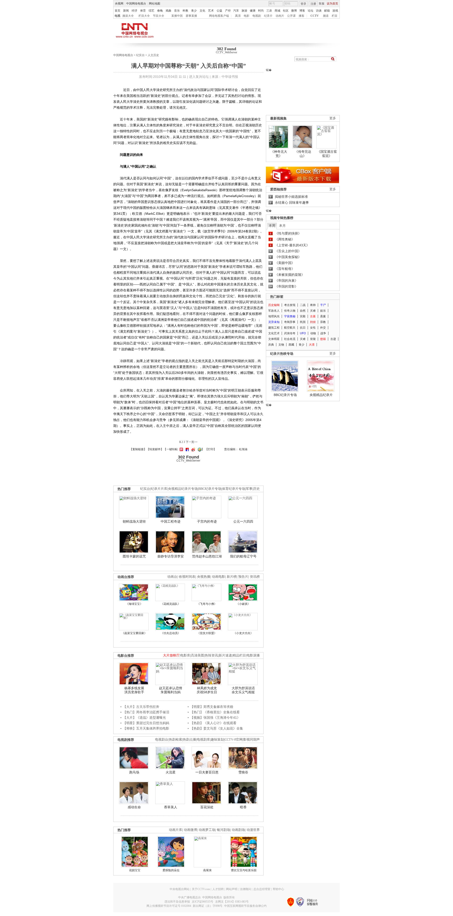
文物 (281, 344)
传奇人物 (289, 310)
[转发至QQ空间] (199, 449)
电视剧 (256, 15)
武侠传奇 (289, 333)
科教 (185, 10)
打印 (211, 449)
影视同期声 (251, 739)
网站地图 (154, 3)
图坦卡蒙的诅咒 (134, 556)
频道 (326, 15)
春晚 (160, 10)
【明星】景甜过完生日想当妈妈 (146, 723)
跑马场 (134, 772)
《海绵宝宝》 (134, 604)
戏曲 (168, 10)
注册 (313, 3)
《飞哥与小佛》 (207, 604)
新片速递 (225, 655)
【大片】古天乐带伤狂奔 (141, 707)
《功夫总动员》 (170, 633)
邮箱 (327, 10)
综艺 (151, 10)
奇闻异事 (289, 322)
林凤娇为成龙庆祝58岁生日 (207, 690)
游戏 (335, 10)
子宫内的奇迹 (207, 521)
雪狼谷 (243, 772)
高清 (238, 15)
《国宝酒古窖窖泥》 (327, 154)
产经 (228, 10)
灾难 (313, 310)
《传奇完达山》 (303, 154)
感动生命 (134, 807)
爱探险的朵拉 (171, 870)
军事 (249, 489)
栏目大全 (144, 15)
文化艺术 (274, 333)
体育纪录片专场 (233, 489)
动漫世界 (253, 830)
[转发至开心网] (180, 449)
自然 (303, 310)
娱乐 (323, 310)
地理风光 (274, 316)
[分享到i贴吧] (187, 449)
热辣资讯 (211, 655)
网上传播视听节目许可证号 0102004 (169, 906)
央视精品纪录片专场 (183, 489)
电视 (117, 15)
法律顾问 (245, 889)
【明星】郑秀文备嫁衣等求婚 (211, 707)
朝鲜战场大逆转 (134, 521)
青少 (194, 10)
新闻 (126, 10)
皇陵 (313, 339)
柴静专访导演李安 (170, 556)
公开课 (291, 15)
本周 (272, 225)
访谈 (319, 10)
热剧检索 (175, 739)
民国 (303, 322)
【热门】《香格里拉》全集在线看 (215, 712)
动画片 (280, 15)
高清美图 (197, 655)
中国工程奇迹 (170, 521)
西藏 (291, 344)
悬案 (323, 316)
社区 (286, 10)
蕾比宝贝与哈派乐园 (243, 870)
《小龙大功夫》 (243, 633)
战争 (323, 333)
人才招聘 (218, 889)
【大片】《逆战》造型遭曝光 (144, 717)
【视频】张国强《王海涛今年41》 (215, 717)
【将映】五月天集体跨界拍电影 (146, 728)
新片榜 (232, 576)
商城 (277, 10)
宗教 (323, 322)
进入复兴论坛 (199, 76)
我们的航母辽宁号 (243, 556)
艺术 (211, 10)
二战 (303, 305)
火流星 (171, 772)
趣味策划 (217, 739)
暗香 (243, 807)
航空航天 (289, 327)
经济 (134, 10)
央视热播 (203, 576)
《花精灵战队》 (170, 604)
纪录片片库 (159, 489)
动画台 (172, 576)
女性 (313, 327)
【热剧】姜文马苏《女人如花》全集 (216, 728)
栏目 (334, 15)
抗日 (303, 327)
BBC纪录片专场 (285, 395)
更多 (332, 118)
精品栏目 (239, 655)
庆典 (271, 344)
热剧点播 (189, 739)
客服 (321, 3)
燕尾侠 (207, 870)
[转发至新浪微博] (192, 449)
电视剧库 (203, 739)
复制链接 (138, 449)
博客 (302, 10)
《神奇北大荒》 (279, 154)
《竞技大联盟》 (207, 633)
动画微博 (190, 830)
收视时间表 (187, 576)
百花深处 (207, 807)
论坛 (310, 10)
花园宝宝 (134, 870)
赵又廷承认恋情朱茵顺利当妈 (170, 690)
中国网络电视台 (136, 3)
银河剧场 (223, 830)
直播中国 (177, 15)
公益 (219, 10)
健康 (253, 10)
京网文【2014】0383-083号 (232, 901)
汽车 (236, 10)
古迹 (333, 339)
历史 (256, 489)
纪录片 (268, 15)
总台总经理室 (261, 889)
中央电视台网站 (179, 889)
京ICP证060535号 (202, 901)
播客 (301, 15)
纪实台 (140, 55)
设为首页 (332, 3)
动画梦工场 (207, 830)
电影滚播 (253, 655)
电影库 (185, 655)
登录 (303, 3)
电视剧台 (161, 739)
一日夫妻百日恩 (206, 772)
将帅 (313, 305)
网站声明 (231, 889)
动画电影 (218, 576)
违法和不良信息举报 (177, 901)
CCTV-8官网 (234, 739)
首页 (117, 10)
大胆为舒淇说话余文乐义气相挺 (243, 690)
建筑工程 (274, 327)
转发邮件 (155, 449)
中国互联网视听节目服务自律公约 (245, 906)
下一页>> (191, 442)
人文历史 (153, 55)
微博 (294, 10)
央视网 (119, 3)
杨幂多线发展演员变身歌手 (134, 690)
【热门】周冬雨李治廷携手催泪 (146, 712)
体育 (143, 10)
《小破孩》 (243, 604)
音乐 (177, 10)
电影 (246, 15)
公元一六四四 (243, 521)
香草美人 (170, 807)
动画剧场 (238, 830)
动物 (313, 333)
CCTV (314, 15)
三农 (269, 10)
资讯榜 (255, 576)
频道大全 (128, 15)
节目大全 (158, 15)
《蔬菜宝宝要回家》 (134, 633)
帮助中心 (278, 889)
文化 (202, 10)
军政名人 (274, 310)
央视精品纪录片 (321, 395)
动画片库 (175, 830)
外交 (323, 327)
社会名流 (289, 339)
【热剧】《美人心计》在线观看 (213, 723)
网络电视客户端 (219, 15)
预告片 (243, 576)
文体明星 (274, 339)
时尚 (261, 10)
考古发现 (289, 305)
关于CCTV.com (201, 889)
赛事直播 (191, 15)
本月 (282, 225)
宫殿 (303, 316)
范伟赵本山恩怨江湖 (207, 556)
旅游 (244, 10)
